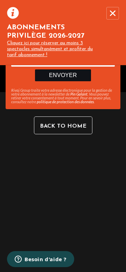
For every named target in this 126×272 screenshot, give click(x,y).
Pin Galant (79, 94)
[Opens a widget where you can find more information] (40, 260)
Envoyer (63, 75)
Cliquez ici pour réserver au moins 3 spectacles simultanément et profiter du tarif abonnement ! (50, 49)
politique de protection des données (65, 101)
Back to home (63, 126)
